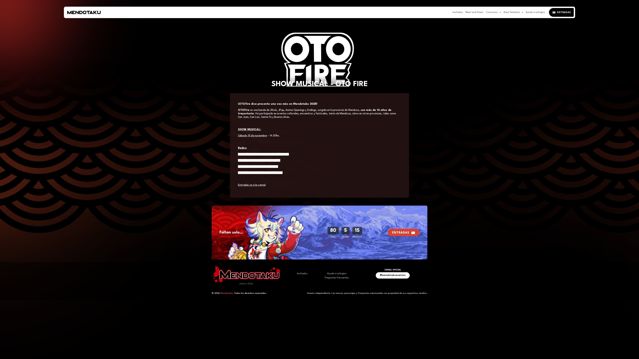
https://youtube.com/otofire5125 (258, 166)
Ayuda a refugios (535, 12)
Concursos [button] (492, 12)
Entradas (400, 232)
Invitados (458, 12)
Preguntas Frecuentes (337, 278)
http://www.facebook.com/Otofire (259, 160)
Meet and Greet (474, 12)
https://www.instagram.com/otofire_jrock (263, 154)
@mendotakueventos (393, 275)
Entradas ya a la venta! (252, 185)
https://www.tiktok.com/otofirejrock (260, 172)
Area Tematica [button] (512, 12)
